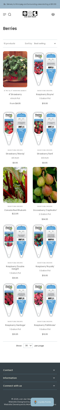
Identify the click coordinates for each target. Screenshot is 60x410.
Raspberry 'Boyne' (45, 94)
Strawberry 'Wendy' (15, 153)
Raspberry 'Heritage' (15, 325)
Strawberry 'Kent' (45, 153)
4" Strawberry (15, 94)
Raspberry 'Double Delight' (15, 267)
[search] (9, 14)
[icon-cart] (53, 14)
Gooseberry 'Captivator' (45, 210)
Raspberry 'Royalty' (45, 266)
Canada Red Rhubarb (15, 210)
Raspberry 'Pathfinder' (45, 325)
